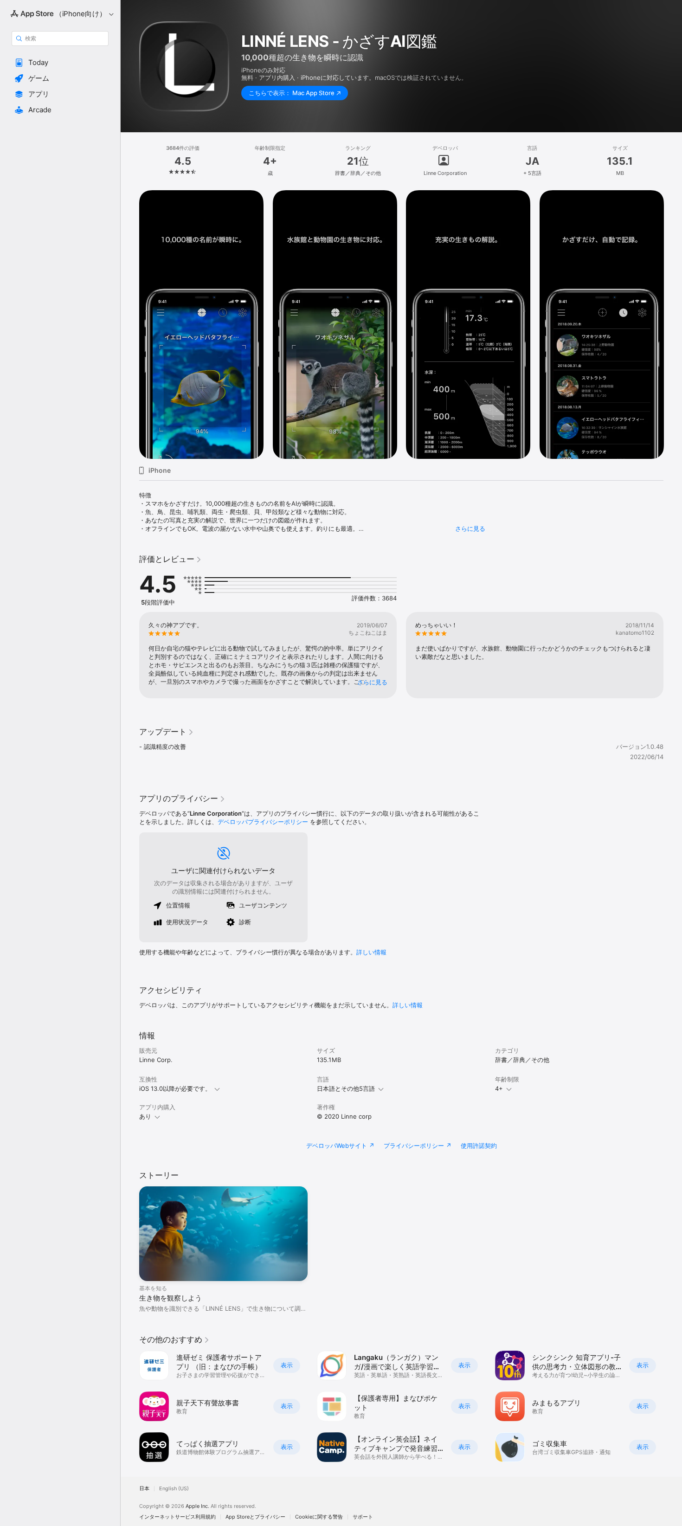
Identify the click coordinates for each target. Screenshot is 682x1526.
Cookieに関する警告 (319, 1517)
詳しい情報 (371, 952)
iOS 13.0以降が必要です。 (175, 1088)
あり (145, 1116)
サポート (363, 1517)
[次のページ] (672, 325)
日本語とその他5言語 (346, 1088)
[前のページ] (129, 325)
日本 (144, 1488)
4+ (499, 1088)
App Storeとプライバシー (255, 1517)
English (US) (174, 1488)
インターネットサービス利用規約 (177, 1517)
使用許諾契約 (479, 1145)
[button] (60, 63)
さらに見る (470, 528)
